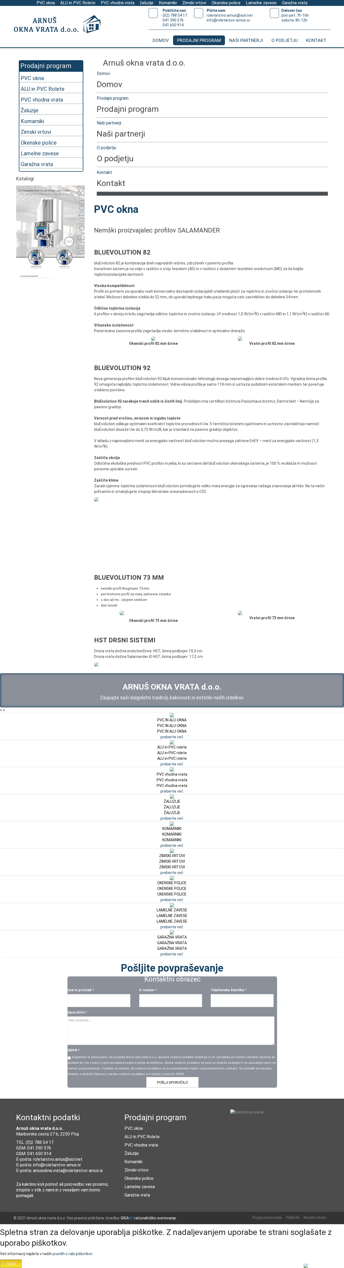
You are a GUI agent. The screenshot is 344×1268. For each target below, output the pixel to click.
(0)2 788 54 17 (39, 1142)
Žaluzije (29, 110)
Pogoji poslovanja (267, 1217)
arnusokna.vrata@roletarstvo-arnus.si (68, 1170)
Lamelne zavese (261, 3)
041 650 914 (173, 25)
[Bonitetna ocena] (246, 1112)
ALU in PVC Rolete (77, 3)
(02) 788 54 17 (175, 15)
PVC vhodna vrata (117, 3)
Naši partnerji (109, 123)
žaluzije (146, 3)
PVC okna (46, 3)
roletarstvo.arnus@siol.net (230, 15)
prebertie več (171, 764)
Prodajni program (112, 98)
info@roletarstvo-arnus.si (57, 1164)
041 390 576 (173, 20)
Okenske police (226, 3)
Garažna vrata (294, 3)
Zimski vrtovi (194, 3)
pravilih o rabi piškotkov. (73, 1254)
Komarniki (168, 3)
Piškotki (293, 1217)
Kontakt (104, 172)
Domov (103, 73)
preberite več (171, 737)
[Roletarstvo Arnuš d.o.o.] (60, 25)
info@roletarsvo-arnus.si (228, 20)
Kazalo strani (315, 1217)
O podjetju (106, 147)
